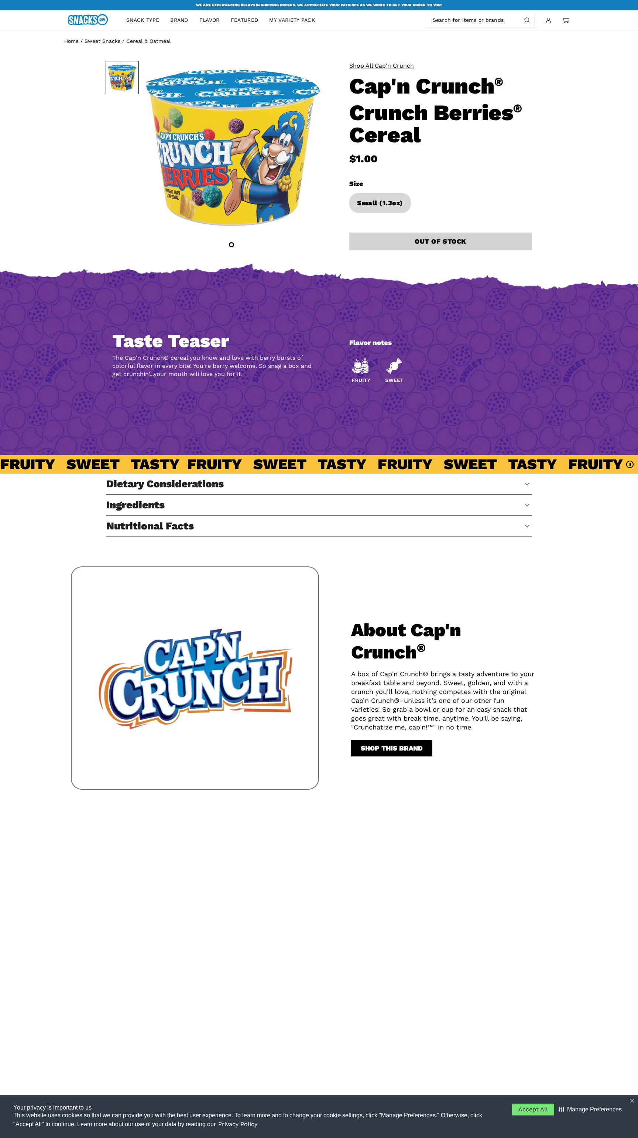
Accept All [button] (533, 1109)
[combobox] (475, 20)
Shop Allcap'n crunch (381, 65)
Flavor (209, 20)
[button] (590, 1109)
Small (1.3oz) (380, 203)
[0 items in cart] (565, 20)
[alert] (319, 5)
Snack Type (142, 20)
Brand (179, 20)
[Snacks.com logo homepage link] (91, 20)
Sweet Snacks (102, 41)
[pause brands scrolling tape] (630, 464)
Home (71, 41)
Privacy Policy (237, 1124)
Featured (244, 20)
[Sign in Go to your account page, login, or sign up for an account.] (548, 20)
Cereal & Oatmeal (148, 41)
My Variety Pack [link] (292, 20)
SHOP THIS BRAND (392, 748)
